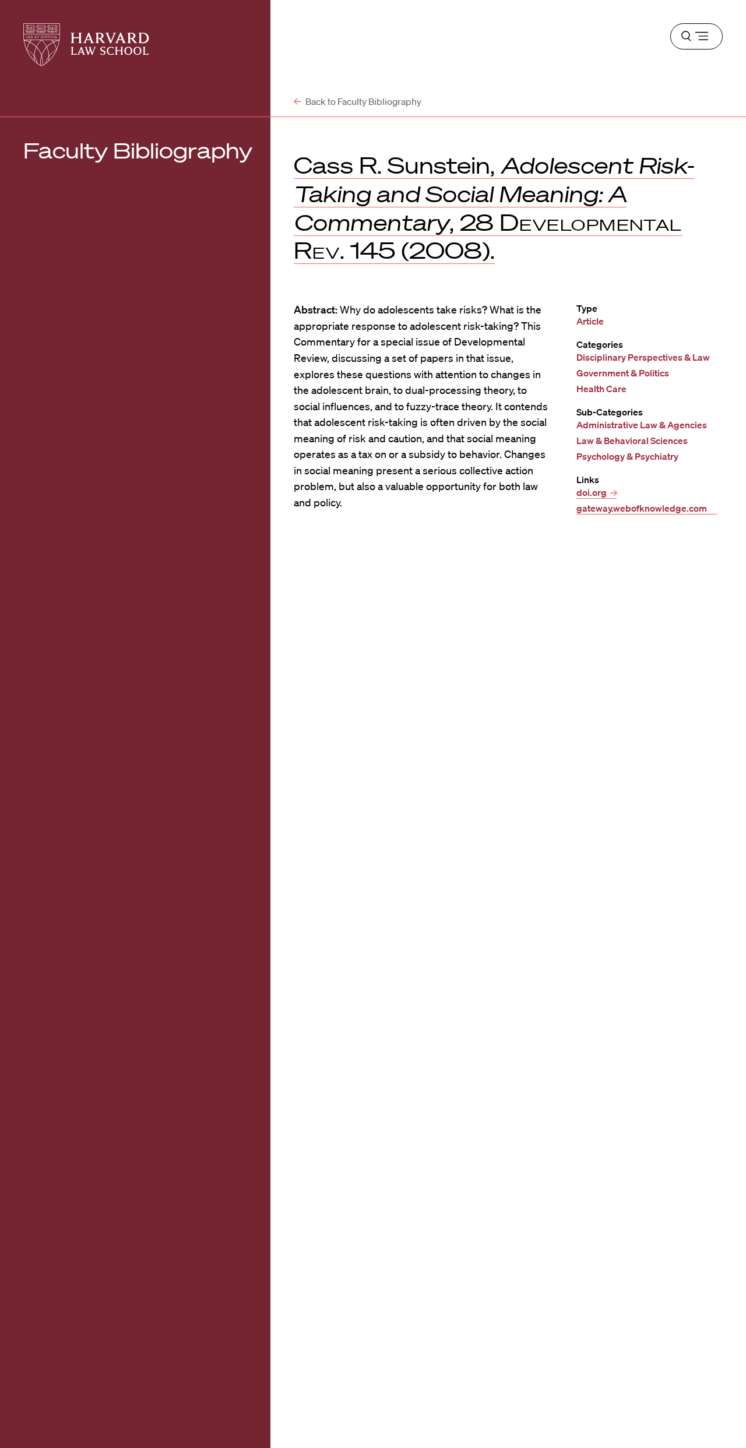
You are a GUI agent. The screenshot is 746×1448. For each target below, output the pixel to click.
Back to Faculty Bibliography (362, 101)
